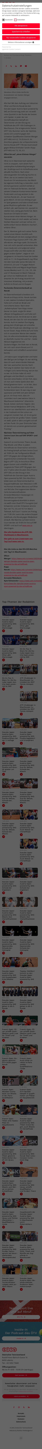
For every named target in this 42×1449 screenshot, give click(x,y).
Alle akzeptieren (21, 25)
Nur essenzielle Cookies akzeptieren (21, 37)
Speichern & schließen (21, 31)
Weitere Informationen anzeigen (20, 42)
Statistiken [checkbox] (21, 20)
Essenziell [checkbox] (9, 20)
